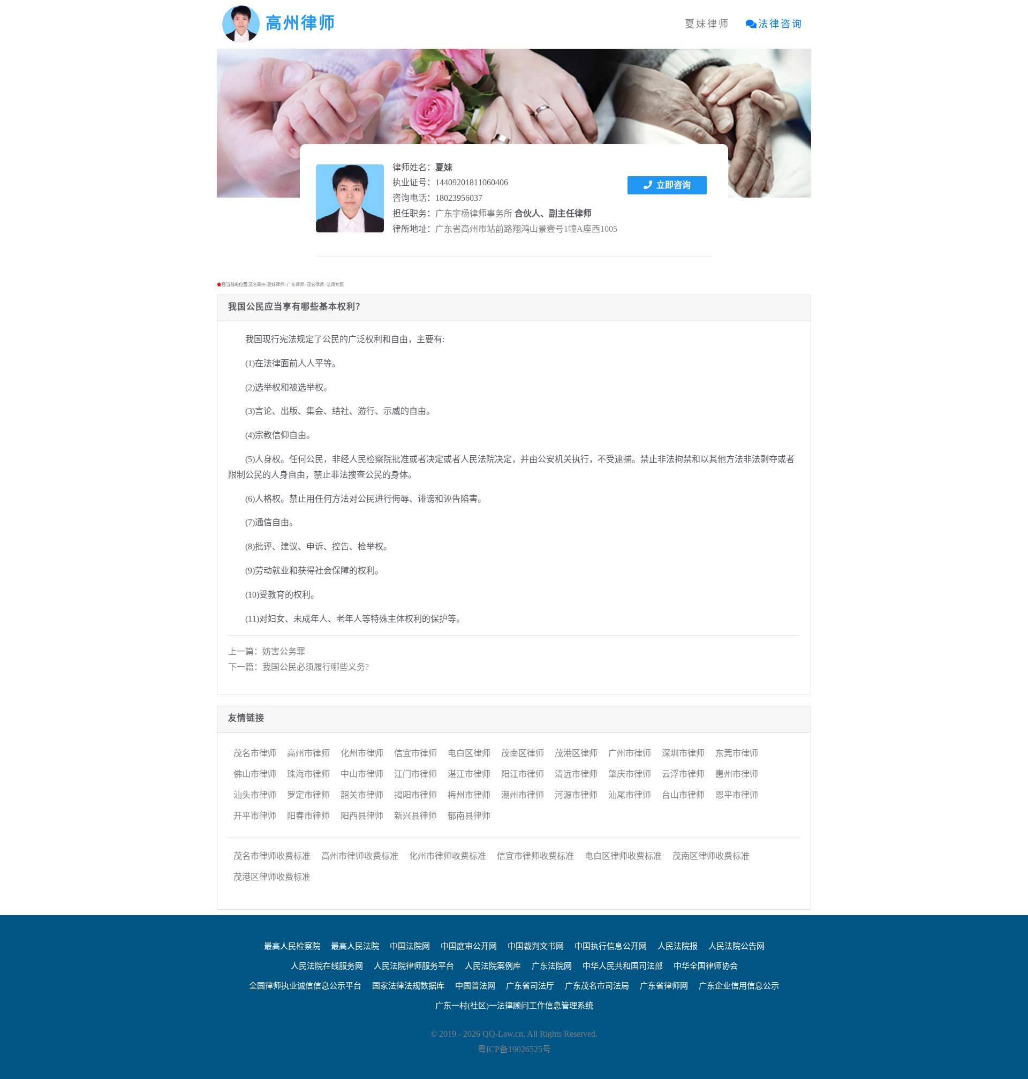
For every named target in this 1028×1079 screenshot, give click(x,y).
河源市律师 (576, 794)
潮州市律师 (522, 794)
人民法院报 (677, 946)
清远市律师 (576, 774)
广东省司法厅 (530, 986)
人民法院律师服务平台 (414, 966)
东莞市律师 (736, 753)
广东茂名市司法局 (597, 986)
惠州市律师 (736, 774)
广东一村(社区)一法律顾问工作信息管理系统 (514, 1005)
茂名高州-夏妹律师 (266, 284)
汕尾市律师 (629, 794)
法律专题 (335, 284)
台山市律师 (683, 794)
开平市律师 (254, 815)
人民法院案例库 (493, 966)
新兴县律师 (415, 815)
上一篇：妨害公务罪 (266, 651)
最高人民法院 (355, 946)
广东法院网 (552, 966)
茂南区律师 (522, 753)
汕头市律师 (254, 794)
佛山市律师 (254, 774)
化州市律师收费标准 (447, 856)
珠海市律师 (308, 774)
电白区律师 (469, 753)
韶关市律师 (362, 794)
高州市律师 (308, 753)
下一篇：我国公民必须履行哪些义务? (298, 666)
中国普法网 (475, 986)
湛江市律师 (469, 774)
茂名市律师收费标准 (272, 856)
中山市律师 (362, 774)
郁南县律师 (469, 815)
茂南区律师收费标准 (711, 856)
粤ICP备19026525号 (514, 1049)
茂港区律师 (576, 753)
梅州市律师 (469, 794)
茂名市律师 (254, 753)
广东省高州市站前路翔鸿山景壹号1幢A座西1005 (526, 228)
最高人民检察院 (292, 946)
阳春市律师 (308, 815)
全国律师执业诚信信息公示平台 (305, 986)
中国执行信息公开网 (611, 946)
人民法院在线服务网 (327, 966)
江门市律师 (415, 774)
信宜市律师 (415, 753)
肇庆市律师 (629, 774)
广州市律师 (629, 753)
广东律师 (295, 284)
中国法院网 (410, 946)
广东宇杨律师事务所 (473, 213)
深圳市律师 (683, 753)
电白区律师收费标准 (623, 856)
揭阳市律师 (415, 794)
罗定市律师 (308, 794)
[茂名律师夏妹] (350, 198)
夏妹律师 (707, 24)
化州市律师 (362, 753)
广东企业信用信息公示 (739, 986)
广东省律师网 (664, 986)
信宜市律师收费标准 (535, 856)
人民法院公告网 (736, 946)
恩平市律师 (736, 794)
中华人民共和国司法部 (623, 966)
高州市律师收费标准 (359, 856)
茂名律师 (315, 284)
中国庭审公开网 (469, 946)
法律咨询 (780, 24)
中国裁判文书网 (536, 946)
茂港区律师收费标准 (272, 876)
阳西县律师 (362, 815)
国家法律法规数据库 (408, 986)
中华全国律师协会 (706, 966)
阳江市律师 (522, 774)
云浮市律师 (683, 774)
